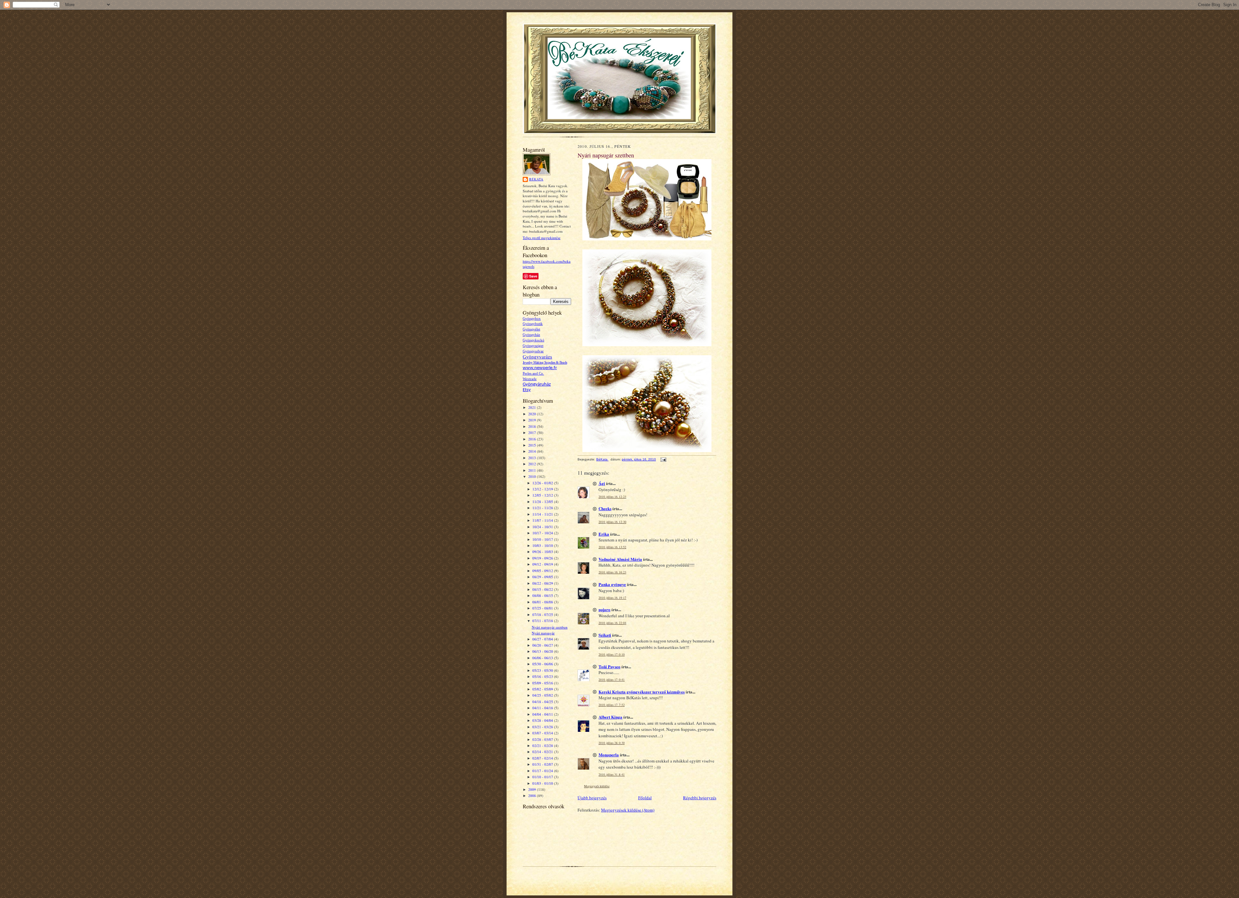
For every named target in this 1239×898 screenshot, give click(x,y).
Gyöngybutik (533, 324)
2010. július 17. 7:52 (612, 705)
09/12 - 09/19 (543, 564)
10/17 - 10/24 (543, 532)
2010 (532, 476)
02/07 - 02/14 (543, 758)
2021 (532, 407)
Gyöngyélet (531, 329)
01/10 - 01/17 (543, 776)
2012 (532, 463)
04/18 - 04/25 (543, 701)
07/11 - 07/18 (543, 620)
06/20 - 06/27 (543, 645)
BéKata (536, 179)
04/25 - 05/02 (543, 695)
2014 (532, 451)
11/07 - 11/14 (543, 520)
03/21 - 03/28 (543, 726)
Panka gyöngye (612, 584)
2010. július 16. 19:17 (612, 598)
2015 (532, 445)
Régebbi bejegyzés (699, 798)
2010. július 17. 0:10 (612, 654)
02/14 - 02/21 (543, 751)
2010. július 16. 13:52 (612, 547)
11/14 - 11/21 (543, 514)
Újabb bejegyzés (592, 798)
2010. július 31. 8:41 (612, 774)
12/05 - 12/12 (543, 495)
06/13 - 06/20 (543, 651)
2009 (532, 789)
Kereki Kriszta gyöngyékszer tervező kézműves (642, 692)
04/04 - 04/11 (543, 714)
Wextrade (530, 379)
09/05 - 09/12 (543, 570)
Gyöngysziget (533, 346)
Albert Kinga (610, 717)
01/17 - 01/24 (543, 770)
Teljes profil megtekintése (541, 237)
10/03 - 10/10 (543, 545)
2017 (532, 432)
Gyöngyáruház (537, 384)
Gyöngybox (532, 318)
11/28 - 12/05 (543, 501)
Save (533, 276)
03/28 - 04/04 (543, 720)
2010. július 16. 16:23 (612, 572)
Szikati (605, 635)
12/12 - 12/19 (543, 489)
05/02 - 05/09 (543, 689)
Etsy (527, 390)
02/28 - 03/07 (543, 739)
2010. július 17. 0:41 (612, 680)
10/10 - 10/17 (543, 539)
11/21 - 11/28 (543, 507)
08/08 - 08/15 (543, 595)
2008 (532, 795)
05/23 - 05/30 (543, 670)
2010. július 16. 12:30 (612, 522)
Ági (602, 483)
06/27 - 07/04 (543, 639)
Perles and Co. (533, 373)
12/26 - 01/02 (543, 482)
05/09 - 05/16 (543, 683)
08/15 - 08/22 (543, 589)
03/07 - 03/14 (543, 733)
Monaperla (609, 755)
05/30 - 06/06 (543, 663)
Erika (604, 534)
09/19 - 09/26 (543, 558)
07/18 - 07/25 (543, 614)
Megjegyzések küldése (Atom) (627, 810)
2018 (532, 426)
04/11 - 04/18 (543, 707)
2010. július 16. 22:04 (612, 623)
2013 (532, 457)
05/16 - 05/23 (543, 676)
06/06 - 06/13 (543, 657)
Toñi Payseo (609, 666)
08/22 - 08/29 (543, 583)
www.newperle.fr (540, 368)
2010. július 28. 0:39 (612, 743)
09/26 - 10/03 (543, 551)
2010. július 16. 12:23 (612, 497)
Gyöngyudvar (533, 351)
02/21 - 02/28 (543, 745)
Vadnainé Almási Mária (620, 559)
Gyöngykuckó (533, 340)
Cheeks (605, 508)
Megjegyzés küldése (596, 786)
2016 (532, 439)
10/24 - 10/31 (543, 526)
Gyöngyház (531, 335)
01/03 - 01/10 (543, 783)
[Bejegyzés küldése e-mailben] (663, 459)
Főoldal (645, 798)
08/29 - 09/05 (543, 576)
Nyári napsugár (543, 633)
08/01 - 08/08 (543, 602)
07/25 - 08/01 (543, 608)
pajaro (604, 609)
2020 (532, 413)
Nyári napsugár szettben (550, 627)
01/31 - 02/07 (543, 764)
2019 (532, 420)
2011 (532, 470)
